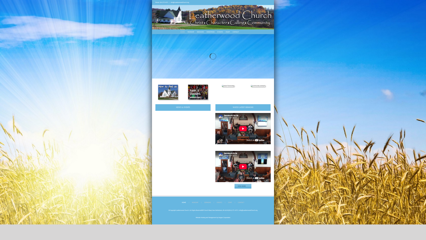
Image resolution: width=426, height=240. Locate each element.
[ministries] (198, 85)
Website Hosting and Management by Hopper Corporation (213, 217)
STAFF (230, 202)
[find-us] (168, 85)
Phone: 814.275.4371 (161, 2)
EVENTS (219, 202)
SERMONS (207, 202)
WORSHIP (195, 202)
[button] (242, 32)
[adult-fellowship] (228, 86)
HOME (184, 202)
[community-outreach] (258, 86)
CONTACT (241, 202)
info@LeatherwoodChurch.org (180, 2)
